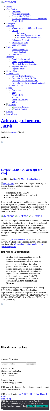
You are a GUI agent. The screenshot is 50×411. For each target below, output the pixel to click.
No (33, 406)
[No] (2, 409)
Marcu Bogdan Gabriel (31, 179)
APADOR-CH (25, 394)
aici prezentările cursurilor (17, 239)
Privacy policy (41, 406)
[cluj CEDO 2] (13, 164)
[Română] (11, 104)
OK (28, 406)
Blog (15, 179)
